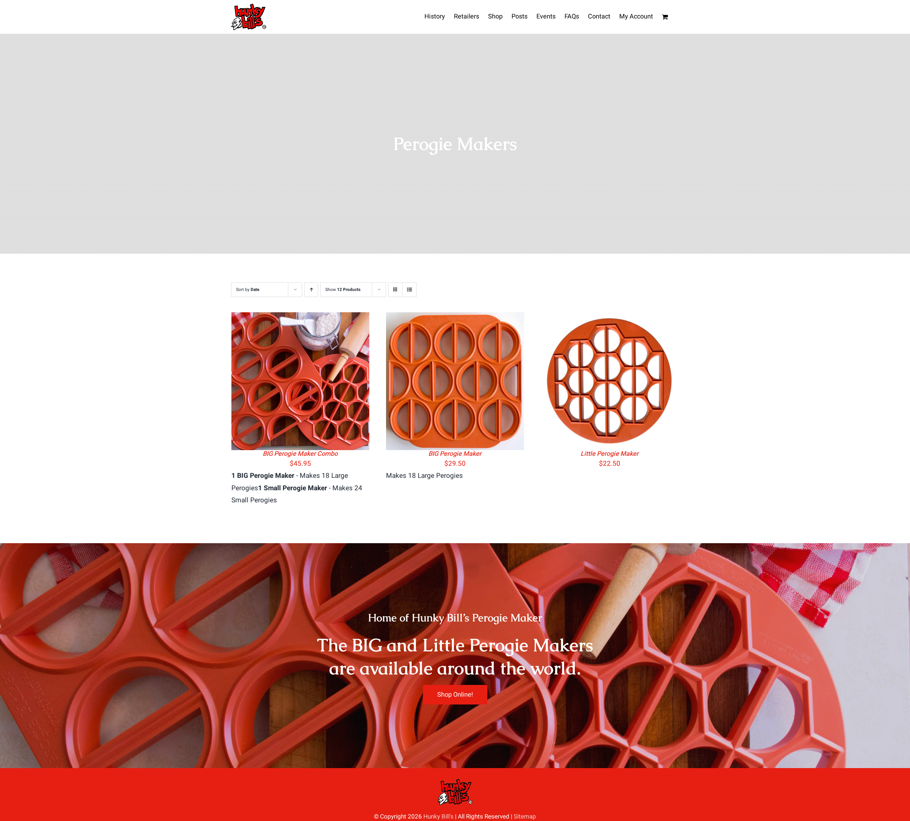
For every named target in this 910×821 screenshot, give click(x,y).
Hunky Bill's (438, 816)
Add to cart (280, 383)
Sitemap (525, 816)
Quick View (320, 383)
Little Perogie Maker (609, 454)
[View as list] (409, 290)
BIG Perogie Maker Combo (300, 454)
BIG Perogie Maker (454, 454)
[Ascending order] (311, 289)
